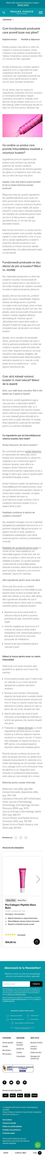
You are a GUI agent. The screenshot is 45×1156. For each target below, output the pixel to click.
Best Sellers (6, 1050)
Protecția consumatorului (11, 1130)
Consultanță (20, 1056)
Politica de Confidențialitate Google (14, 999)
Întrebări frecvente (19, 1044)
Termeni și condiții (9, 1123)
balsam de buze (25, 727)
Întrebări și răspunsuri (30, 39)
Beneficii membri (36, 1043)
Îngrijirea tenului (9, 39)
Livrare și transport (33, 1047)
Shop (6, 1153)
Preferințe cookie (8, 1133)
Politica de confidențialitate (12, 1127)
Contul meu (20, 1153)
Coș (36, 1153)
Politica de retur (35, 1053)
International (7, 1120)
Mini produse (7, 1054)
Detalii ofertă (23, 5)
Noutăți (5, 1046)
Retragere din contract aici (35, 1057)
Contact (19, 1053)
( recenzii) (21, 935)
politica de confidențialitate (16, 994)
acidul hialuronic (33, 451)
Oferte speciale (7, 1043)
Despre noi (20, 1049)
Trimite (36, 984)
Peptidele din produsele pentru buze (20, 547)
